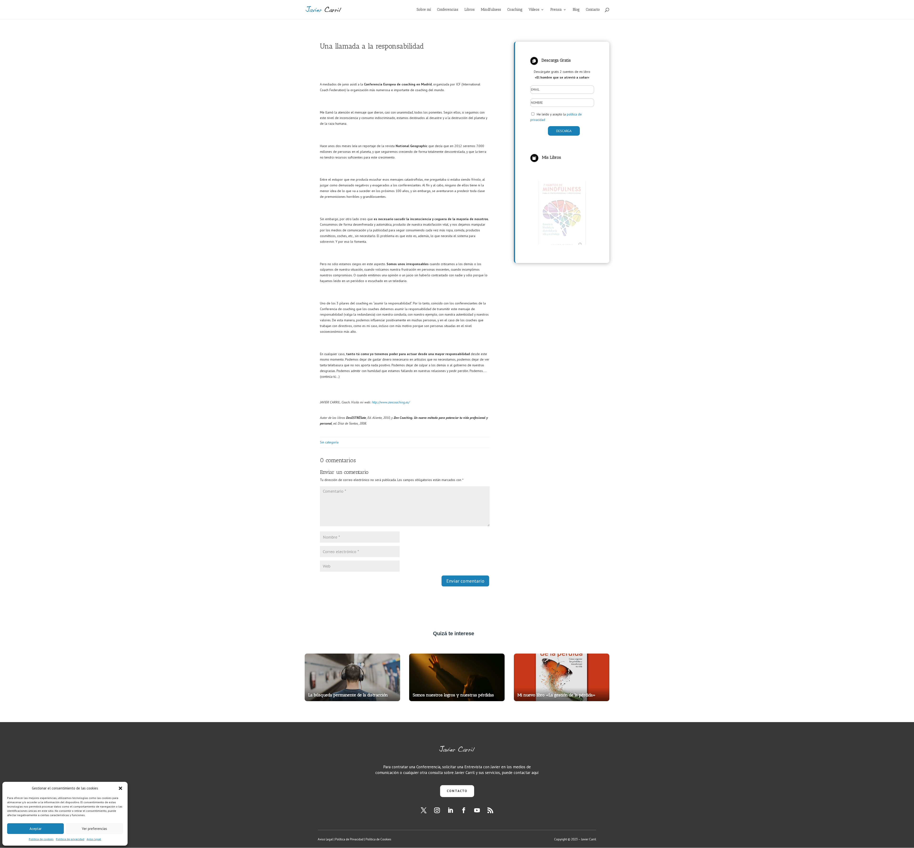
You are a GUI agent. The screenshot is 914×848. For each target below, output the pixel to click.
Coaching (514, 10)
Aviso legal (94, 839)
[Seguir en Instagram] (437, 810)
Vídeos (534, 10)
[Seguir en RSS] (490, 810)
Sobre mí (424, 10)
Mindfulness (491, 10)
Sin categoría (329, 442)
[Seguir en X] (423, 810)
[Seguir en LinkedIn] (450, 810)
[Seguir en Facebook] (463, 810)
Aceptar (36, 828)
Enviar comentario (465, 581)
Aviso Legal (325, 839)
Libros (469, 10)
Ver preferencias (94, 828)
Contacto (593, 10)
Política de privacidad (70, 839)
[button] (120, 788)
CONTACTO (457, 791)
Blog (576, 10)
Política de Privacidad (349, 839)
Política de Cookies (378, 839)
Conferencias (447, 10)
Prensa (556, 10)
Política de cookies (41, 839)
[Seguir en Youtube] (477, 810)
